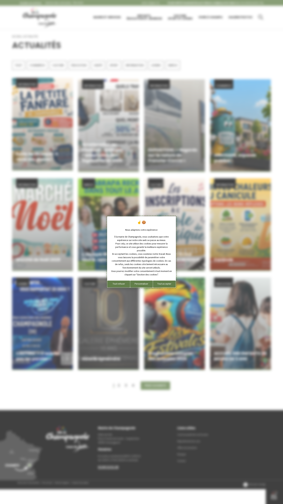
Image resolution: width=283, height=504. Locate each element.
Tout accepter (164, 283)
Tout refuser (119, 283)
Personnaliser (141, 283)
